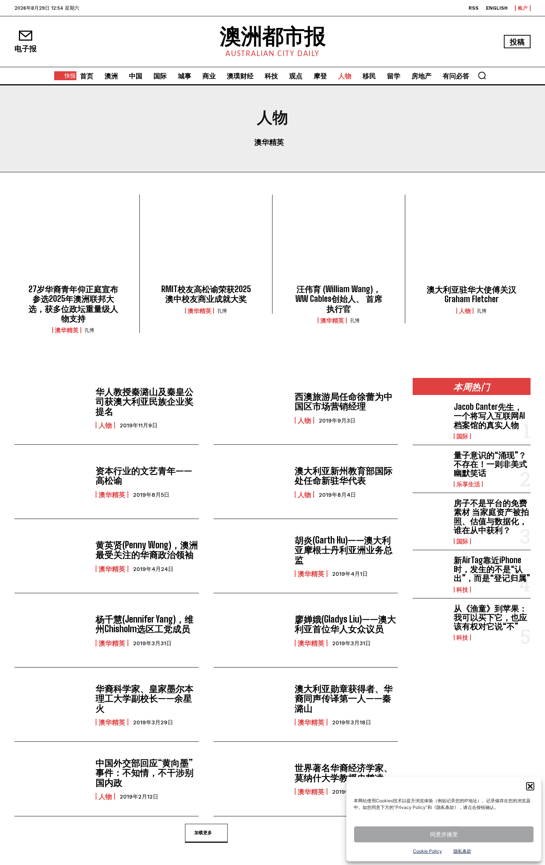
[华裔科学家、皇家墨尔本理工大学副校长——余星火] (51, 704)
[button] (530, 786)
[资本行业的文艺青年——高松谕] (51, 481)
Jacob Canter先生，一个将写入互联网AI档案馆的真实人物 (489, 416)
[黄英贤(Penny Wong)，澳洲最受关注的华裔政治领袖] (51, 555)
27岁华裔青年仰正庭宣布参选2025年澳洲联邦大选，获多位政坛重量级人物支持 (73, 303)
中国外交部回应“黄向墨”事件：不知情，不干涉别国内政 (145, 772)
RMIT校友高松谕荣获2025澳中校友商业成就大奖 (206, 294)
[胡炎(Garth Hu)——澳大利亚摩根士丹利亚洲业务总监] (250, 555)
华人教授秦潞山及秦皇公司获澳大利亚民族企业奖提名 (145, 401)
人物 (465, 311)
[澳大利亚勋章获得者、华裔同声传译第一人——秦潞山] (250, 704)
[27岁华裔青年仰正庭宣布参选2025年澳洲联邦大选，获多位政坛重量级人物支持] (73, 242)
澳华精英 (269, 141)
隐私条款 (462, 851)
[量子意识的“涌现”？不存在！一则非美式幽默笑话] (430, 467)
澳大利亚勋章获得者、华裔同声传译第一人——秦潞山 (344, 698)
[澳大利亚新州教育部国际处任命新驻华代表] (250, 481)
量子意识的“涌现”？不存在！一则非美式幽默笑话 (490, 464)
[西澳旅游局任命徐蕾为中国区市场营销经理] (250, 407)
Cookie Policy (427, 851)
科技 (462, 590)
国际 (462, 436)
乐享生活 (468, 484)
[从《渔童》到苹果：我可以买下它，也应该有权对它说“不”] (430, 620)
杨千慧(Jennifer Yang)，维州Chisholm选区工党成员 (145, 624)
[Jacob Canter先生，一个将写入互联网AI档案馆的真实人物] (430, 418)
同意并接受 (444, 834)
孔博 (89, 330)
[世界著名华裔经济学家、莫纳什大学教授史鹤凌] (250, 778)
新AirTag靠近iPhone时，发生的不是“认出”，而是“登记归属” (492, 569)
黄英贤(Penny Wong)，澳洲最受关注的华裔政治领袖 (147, 549)
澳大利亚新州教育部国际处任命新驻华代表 (344, 475)
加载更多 (203, 832)
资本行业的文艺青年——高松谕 (144, 475)
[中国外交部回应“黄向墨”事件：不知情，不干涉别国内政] (51, 778)
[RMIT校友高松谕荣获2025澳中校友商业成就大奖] (206, 242)
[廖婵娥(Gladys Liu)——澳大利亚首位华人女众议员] (250, 630)
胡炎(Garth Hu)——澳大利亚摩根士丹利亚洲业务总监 (344, 550)
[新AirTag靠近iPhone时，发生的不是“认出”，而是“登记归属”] (430, 572)
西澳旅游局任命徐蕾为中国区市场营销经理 (344, 401)
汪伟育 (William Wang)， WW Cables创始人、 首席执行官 (338, 299)
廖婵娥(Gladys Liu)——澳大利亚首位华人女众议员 (345, 624)
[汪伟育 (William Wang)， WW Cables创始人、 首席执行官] (338, 242)
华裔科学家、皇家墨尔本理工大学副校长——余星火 (145, 698)
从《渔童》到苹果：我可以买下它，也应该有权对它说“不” (490, 617)
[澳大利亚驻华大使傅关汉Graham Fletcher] (472, 242)
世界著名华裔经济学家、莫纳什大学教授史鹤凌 (344, 772)
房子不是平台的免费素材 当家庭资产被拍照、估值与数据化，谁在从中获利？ (491, 516)
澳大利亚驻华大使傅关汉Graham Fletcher (471, 294)
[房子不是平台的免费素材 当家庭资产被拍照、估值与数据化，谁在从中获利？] (430, 515)
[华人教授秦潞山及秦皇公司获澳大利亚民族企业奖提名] (51, 407)
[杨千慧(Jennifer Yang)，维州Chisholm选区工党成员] (51, 630)
